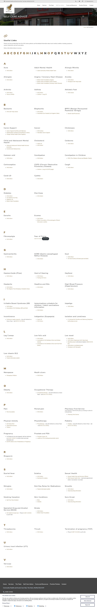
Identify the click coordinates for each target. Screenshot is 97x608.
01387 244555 (27, 513)
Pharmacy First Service (73, 414)
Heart (38, 319)
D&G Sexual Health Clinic (74, 478)
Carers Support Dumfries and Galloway (16, 131)
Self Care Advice (60, 5)
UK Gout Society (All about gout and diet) (78, 258)
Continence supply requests (13, 319)
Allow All (87, 596)
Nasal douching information (74, 491)
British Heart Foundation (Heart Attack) (47, 81)
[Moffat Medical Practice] (9, 12)
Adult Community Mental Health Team (46, 70)
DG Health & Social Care (13, 513)
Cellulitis (39, 502)
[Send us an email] (79, 1)
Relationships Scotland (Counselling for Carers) (18, 132)
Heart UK (39, 143)
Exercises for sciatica (42, 478)
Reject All (87, 604)
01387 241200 (75, 532)
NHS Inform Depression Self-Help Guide (78, 340)
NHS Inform (9, 70)
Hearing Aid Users (41, 278)
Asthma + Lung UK (42, 94)
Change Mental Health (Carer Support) (16, 134)
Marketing (41, 606)
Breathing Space (72, 342)
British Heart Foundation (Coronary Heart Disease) (49, 83)
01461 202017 (12, 438)
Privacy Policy (6, 603)
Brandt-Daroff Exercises (74, 113)
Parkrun (8, 427)
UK (41, 319)
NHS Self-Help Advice (12, 111)
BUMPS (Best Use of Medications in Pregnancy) (19, 441)
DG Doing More (10, 424)
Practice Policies (83, 5)
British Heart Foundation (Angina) (45, 80)
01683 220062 (9, 592)
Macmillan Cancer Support (43, 132)
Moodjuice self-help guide (74, 347)
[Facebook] (82, 1)
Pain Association (11, 412)
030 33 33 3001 (20, 321)
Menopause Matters (12, 375)
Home (38, 5)
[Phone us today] (76, 1)
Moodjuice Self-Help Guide (74, 81)
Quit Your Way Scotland (12, 500)
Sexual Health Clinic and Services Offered (78, 476)
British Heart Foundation (13, 201)
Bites (38, 500)
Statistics (30, 606)
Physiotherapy (40, 424)
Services (44, 5)
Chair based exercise (12, 425)
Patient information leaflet (13, 358)
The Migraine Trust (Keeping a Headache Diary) (18, 289)
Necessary (6, 606)
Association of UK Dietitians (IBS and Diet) (17, 308)
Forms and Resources (71, 5)
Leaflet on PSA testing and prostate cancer (48, 438)
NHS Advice (71, 92)
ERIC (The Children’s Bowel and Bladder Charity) (80, 158)
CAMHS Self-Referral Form (13, 149)
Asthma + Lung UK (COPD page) (45, 169)
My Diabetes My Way (12, 198)
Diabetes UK (10, 199)
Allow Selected (87, 600)
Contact (91, 5)
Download (45, 238)
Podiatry (70, 424)
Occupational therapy (42, 393)
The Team (51, 5)
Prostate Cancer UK (42, 436)
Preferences (19, 606)
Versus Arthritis (10, 94)
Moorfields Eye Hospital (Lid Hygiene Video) (48, 113)
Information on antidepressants (75, 345)
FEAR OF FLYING (37, 238)
